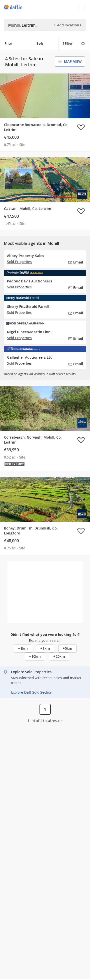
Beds (40, 43)
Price (8, 43)
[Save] (83, 43)
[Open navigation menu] (81, 6)
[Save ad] (81, 127)
